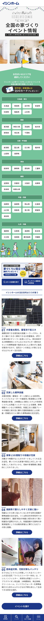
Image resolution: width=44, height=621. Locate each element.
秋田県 (6, 112)
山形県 (27, 112)
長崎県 (27, 231)
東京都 (6, 126)
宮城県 (37, 106)
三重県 (37, 168)
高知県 (6, 216)
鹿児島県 (27, 237)
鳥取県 (6, 204)
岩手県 (27, 106)
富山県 (16, 147)
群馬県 (6, 133)
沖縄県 (37, 237)
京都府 (16, 183)
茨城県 (27, 126)
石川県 (27, 147)
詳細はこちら (22, 355)
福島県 (16, 112)
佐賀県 (16, 231)
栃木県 (37, 126)
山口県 (6, 210)
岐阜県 (6, 168)
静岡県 (16, 168)
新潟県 (6, 147)
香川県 (27, 210)
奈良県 (6, 189)
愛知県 (27, 168)
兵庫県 (37, 183)
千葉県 (27, 133)
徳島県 (16, 210)
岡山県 (27, 204)
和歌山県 (16, 189)
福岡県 (6, 231)
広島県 (37, 204)
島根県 (16, 204)
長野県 (16, 153)
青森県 (16, 106)
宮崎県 (16, 237)
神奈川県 (16, 126)
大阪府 (27, 183)
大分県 (6, 237)
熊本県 (37, 231)
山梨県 (6, 153)
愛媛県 (37, 210)
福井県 (37, 147)
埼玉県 (16, 133)
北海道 (6, 106)
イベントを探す (22, 606)
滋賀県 (6, 183)
